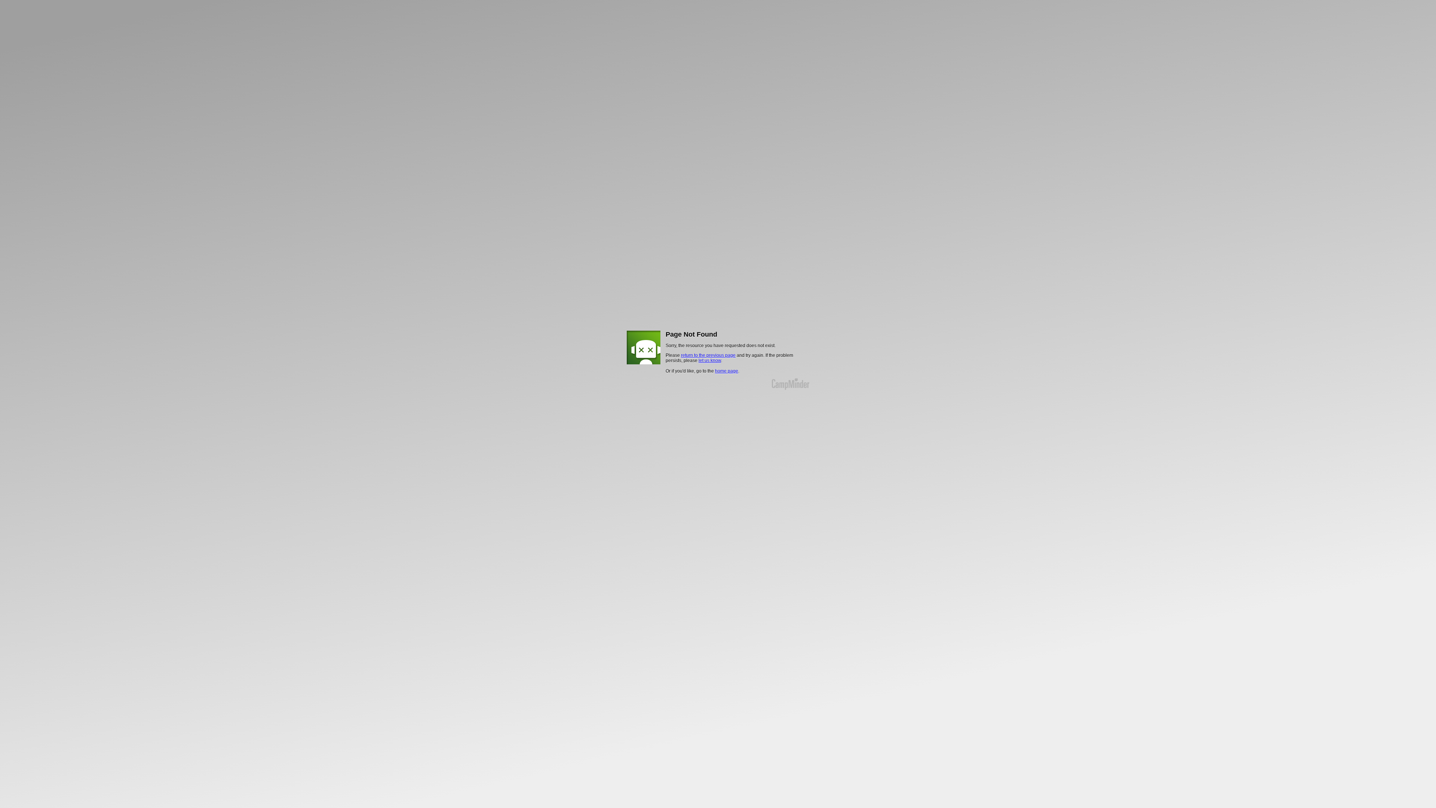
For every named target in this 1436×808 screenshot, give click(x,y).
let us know (710, 360)
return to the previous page (708, 355)
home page (726, 371)
